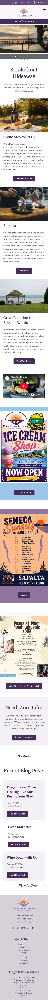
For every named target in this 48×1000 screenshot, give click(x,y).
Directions (24, 947)
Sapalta (24, 996)
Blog (24, 953)
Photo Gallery (24, 958)
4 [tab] (12, 56)
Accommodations (24, 178)
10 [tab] (30, 56)
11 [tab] (33, 56)
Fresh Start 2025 (20, 827)
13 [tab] (39, 56)
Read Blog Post (17, 813)
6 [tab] (18, 56)
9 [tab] (27, 56)
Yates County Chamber (24, 993)
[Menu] (44, 9)
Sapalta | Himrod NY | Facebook (24, 685)
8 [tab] (24, 56)
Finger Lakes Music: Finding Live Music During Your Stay (22, 791)
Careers (24, 955)
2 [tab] (6, 56)
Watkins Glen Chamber (24, 990)
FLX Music (24, 985)
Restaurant (24, 270)
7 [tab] (21, 56)
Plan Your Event (24, 361)
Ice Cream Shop (24, 492)
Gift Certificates (24, 945)
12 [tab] (36, 56)
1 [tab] (3, 56)
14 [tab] (42, 56)
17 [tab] (24, 59)
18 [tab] (27, 59)
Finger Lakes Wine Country (24, 980)
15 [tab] (45, 56)
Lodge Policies (24, 960)
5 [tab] (15, 56)
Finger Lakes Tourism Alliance (24, 977)
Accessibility (24, 963)
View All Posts (29, 885)
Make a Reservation (24, 21)
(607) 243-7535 (23, 2)
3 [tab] (9, 56)
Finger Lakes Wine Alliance (24, 982)
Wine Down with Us (22, 857)
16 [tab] (21, 59)
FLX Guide (24, 756)
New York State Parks (24, 988)
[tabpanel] (24, 39)
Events (24, 595)
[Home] (24, 11)
